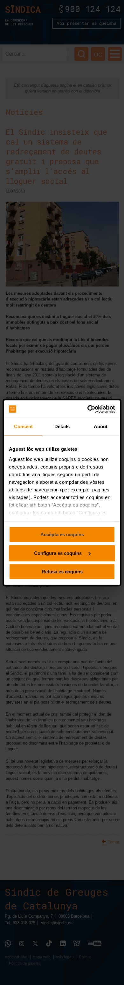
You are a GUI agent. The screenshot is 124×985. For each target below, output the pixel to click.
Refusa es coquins (62, 571)
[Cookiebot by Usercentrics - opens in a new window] (88, 409)
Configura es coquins (58, 553)
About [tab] (101, 426)
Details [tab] (62, 426)
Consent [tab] (23, 426)
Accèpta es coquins (62, 534)
